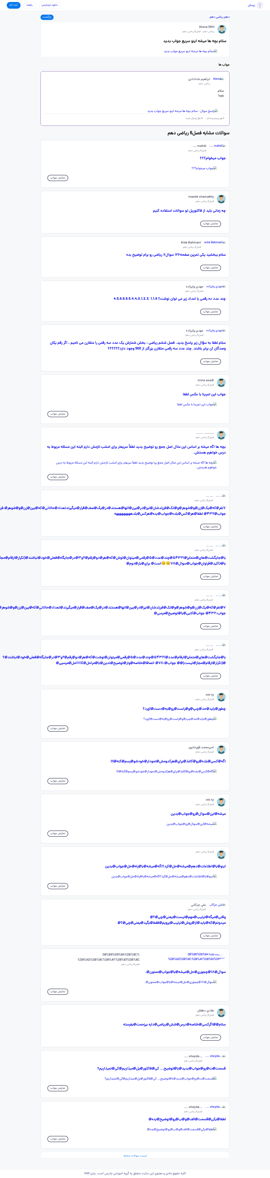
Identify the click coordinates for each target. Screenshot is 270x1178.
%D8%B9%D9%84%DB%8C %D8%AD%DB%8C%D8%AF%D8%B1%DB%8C (108, 957)
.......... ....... (205, 433)
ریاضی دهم (216, 17)
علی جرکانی (198, 905)
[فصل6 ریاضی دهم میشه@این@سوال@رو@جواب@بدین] (135, 824)
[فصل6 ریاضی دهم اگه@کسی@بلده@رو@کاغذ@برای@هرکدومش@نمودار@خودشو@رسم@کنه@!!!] (135, 771)
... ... (209, 496)
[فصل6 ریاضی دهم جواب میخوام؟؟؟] (135, 168)
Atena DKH (206, 27)
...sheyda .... (193, 1056)
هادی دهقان (205, 1010)
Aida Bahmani (191, 242)
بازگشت (47, 17)
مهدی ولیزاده (194, 286)
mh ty (210, 695)
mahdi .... (199, 146)
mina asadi (206, 380)
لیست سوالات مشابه (135, 1156)
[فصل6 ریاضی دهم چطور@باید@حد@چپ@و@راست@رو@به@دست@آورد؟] (135, 719)
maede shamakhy (201, 197)
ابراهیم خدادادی (199, 79)
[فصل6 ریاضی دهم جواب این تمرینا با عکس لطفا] (135, 404)
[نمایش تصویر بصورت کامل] (135, 51)
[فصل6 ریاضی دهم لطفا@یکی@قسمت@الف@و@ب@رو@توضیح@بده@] (135, 1129)
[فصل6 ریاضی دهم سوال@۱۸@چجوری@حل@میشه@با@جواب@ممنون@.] (135, 982)
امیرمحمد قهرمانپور (201, 747)
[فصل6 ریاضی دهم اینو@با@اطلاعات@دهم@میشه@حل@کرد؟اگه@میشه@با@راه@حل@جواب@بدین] (135, 876)
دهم (226, 17)
